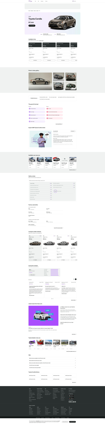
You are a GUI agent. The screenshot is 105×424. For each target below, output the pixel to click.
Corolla (37, 10)
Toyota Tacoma (31, 411)
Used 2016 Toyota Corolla (31, 165)
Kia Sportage (70, 408)
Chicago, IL (62, 390)
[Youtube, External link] (72, 401)
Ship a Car (54, 393)
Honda (38, 407)
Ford (45, 407)
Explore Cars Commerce (72, 390)
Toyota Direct (39, 345)
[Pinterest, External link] (75, 401)
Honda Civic (38, 409)
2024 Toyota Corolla (44, 375)
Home (29, 10)
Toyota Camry (31, 412)
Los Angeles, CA (63, 393)
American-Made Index (40, 397)
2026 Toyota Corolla (32, 375)
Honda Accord (39, 411)
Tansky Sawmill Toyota (56, 346)
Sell (38, 1)
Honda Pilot (38, 412)
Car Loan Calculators (55, 390)
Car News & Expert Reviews (40, 391)
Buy (35, 1)
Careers (53, 417)
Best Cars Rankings (39, 394)
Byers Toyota (64, 345)
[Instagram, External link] (73, 401)
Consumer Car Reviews (40, 390)
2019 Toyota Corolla (68, 379)
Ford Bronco (46, 409)
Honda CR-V (38, 408)
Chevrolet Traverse (63, 411)
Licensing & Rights (57, 417)
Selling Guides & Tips (47, 394)
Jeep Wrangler (55, 408)
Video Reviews (39, 398)
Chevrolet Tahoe (63, 412)
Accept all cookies (72, 421)
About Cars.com (38, 417)
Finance (46, 1)
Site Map (54, 398)
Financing (30, 400)
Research (42, 1)
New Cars (30, 391)
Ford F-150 (46, 411)
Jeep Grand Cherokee (56, 409)
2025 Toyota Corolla (32, 379)
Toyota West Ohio (31, 346)
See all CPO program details (58, 227)
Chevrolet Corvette (63, 408)
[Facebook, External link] (70, 401)
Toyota (35, 10)
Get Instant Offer (47, 391)
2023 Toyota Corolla (44, 379)
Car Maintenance (55, 397)
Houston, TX (62, 391)
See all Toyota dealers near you (71, 351)
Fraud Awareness (63, 417)
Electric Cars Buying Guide (32, 399)
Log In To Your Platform (72, 391)
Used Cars (30, 390)
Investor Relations (47, 417)
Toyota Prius (30, 409)
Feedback (68, 417)
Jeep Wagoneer (55, 411)
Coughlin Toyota (73, 345)
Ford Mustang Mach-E (48, 412)
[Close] (104, 419)
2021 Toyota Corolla (56, 379)
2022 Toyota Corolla (56, 375)
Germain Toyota (48, 345)
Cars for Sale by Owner (32, 394)
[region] (52, 421)
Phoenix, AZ (62, 394)
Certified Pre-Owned (31, 393)
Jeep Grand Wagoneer (56, 412)
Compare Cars (39, 393)
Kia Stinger (70, 411)
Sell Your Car (46, 390)
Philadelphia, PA (63, 397)
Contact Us (42, 417)
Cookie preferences (65, 421)
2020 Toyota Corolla (68, 375)
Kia (69, 407)
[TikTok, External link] (69, 401)
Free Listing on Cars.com (48, 393)
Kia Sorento (70, 409)
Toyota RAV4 (30, 408)
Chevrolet (62, 407)
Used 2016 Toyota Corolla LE (39, 165)
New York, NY (62, 398)
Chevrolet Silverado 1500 (64, 409)
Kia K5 (69, 412)
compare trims (41, 40)
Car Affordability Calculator (56, 391)
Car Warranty (54, 394)
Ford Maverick (47, 408)
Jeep (53, 407)
